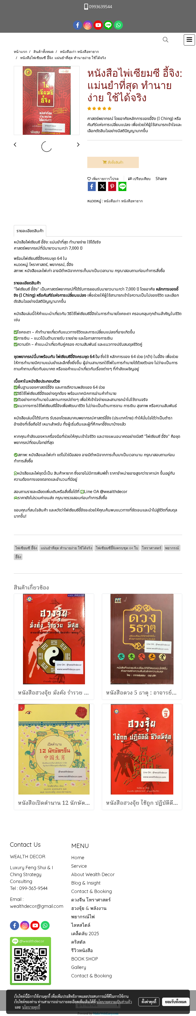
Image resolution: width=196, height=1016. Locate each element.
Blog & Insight (86, 883)
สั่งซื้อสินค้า (115, 162)
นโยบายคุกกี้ (31, 1007)
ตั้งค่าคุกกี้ (149, 1001)
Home (77, 858)
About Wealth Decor (93, 874)
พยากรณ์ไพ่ (83, 917)
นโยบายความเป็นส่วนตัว (114, 1001)
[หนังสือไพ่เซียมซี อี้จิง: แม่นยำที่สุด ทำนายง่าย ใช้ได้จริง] (46, 100)
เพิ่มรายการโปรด (105, 178)
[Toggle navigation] (189, 40)
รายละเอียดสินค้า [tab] (30, 231)
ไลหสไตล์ (80, 925)
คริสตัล (78, 942)
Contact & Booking (91, 891)
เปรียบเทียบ (141, 178)
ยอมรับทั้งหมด (176, 1001)
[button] (164, 40)
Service (79, 866)
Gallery (78, 967)
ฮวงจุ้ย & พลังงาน (88, 908)
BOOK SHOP (84, 959)
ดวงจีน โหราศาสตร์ (91, 900)
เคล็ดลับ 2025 (85, 933)
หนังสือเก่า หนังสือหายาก (123, 201)
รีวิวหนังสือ (82, 950)
